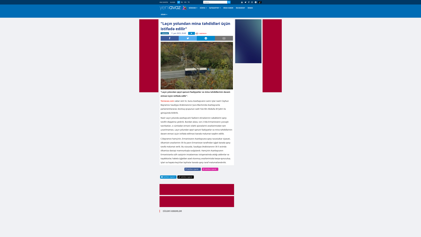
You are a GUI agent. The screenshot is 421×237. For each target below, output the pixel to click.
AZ (179, 2)
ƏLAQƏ (172, 2)
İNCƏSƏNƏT (240, 8)
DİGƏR (163, 14)
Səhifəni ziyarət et (192, 170)
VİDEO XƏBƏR (228, 8)
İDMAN (250, 8)
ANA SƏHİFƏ (164, 2)
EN (185, 2)
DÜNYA (202, 8)
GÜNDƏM (192, 8)
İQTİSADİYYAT (214, 8)
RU (182, 2)
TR (189, 2)
